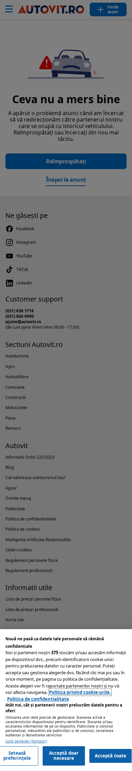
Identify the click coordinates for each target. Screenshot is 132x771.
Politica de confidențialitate (38, 699)
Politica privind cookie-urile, (80, 692)
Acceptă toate (111, 756)
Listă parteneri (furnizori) (26, 741)
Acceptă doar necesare (64, 755)
